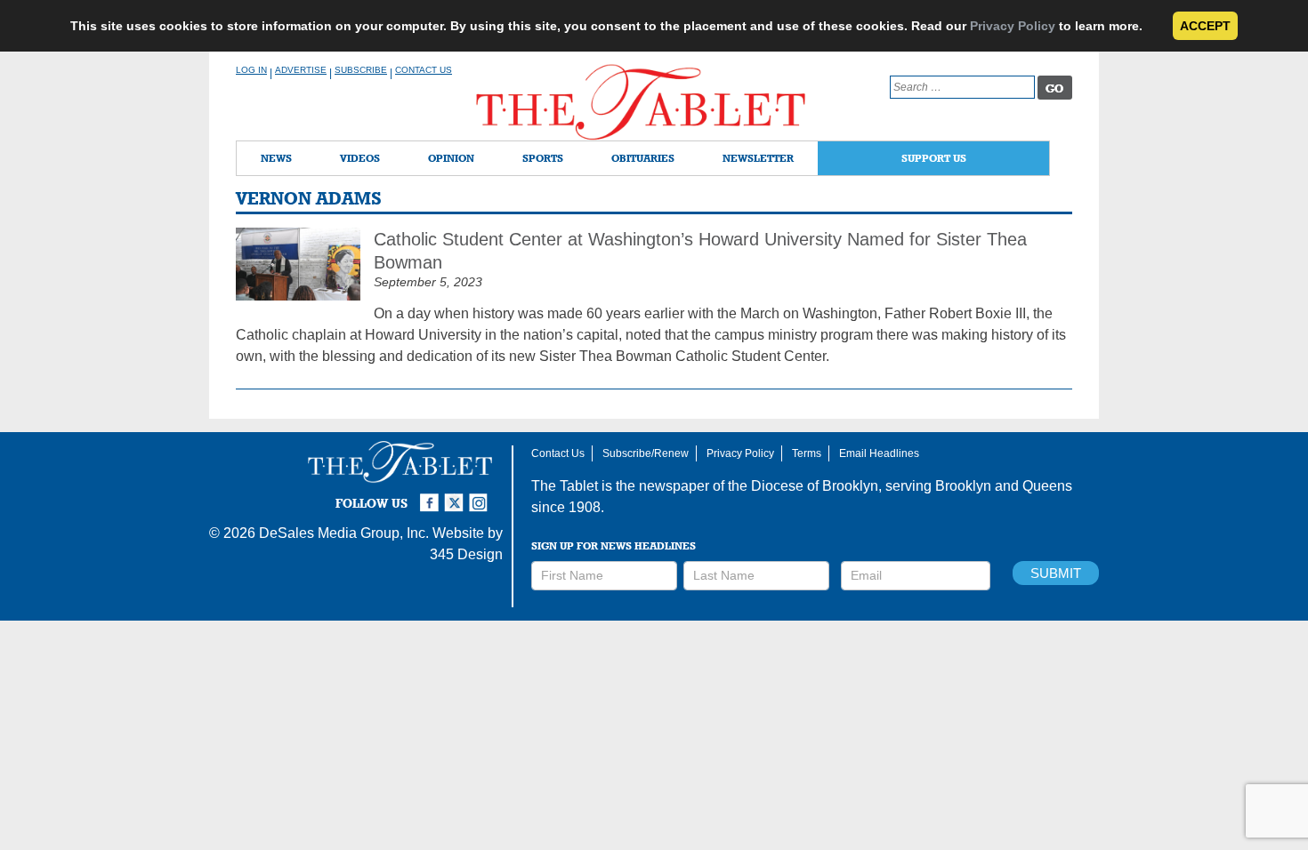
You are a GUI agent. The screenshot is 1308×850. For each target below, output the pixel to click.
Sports (542, 157)
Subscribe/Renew (645, 453)
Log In (251, 70)
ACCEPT (1205, 26)
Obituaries (642, 157)
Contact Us (423, 70)
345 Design (466, 554)
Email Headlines (879, 453)
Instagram (481, 495)
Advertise (301, 70)
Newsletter (758, 157)
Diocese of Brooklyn (814, 485)
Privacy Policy (1012, 26)
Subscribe (361, 70)
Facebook (431, 495)
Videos (360, 157)
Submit (1055, 573)
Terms (806, 453)
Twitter (456, 495)
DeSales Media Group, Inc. (344, 533)
